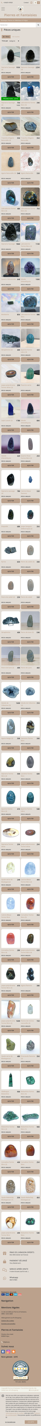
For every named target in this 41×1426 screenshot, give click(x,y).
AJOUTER (11, 77)
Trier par (5, 41)
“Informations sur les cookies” (15, 1413)
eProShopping (13, 1390)
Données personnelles (8, 1324)
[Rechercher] (38, 24)
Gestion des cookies (7, 1321)
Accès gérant (34, 1390)
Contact (26, 2)
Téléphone (6, 1342)
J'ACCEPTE (31, 1422)
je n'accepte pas (10, 1422)
